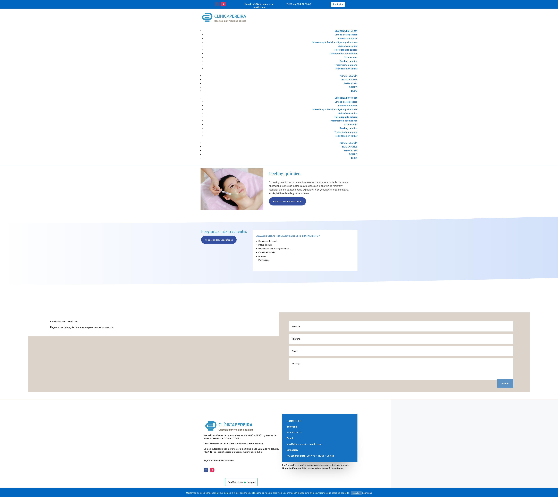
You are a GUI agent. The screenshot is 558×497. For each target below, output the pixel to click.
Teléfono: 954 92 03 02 (298, 4)
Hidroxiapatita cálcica (345, 49)
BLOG (354, 91)
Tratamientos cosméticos (343, 53)
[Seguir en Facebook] (217, 4)
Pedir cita (338, 4)
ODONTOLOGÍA (348, 75)
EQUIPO (353, 87)
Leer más (367, 492)
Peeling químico (348, 61)
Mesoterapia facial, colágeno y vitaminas (334, 42)
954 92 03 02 (294, 432)
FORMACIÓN (350, 83)
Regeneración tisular (346, 68)
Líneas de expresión (346, 34)
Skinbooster (350, 57)
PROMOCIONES (349, 79)
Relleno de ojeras (347, 38)
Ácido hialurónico (347, 46)
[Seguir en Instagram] (223, 4)
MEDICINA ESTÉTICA (346, 31)
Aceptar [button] (356, 493)
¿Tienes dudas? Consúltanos (219, 239)
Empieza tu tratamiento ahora (287, 201)
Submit (505, 383)
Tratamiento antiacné (345, 65)
